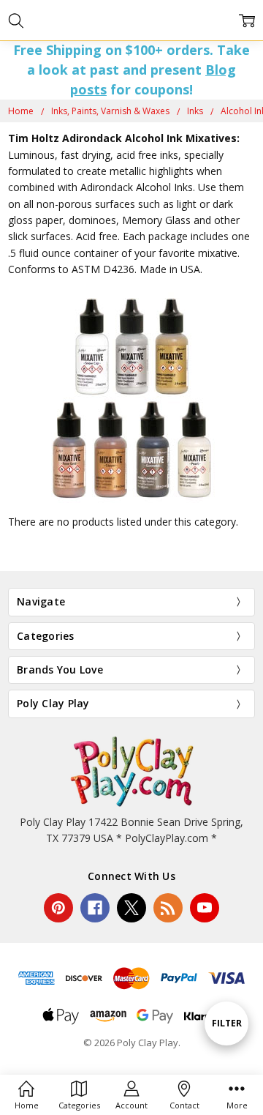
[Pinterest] (58, 907)
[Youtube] (204, 907)
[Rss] (168, 907)
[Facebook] (95, 907)
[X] (131, 907)
